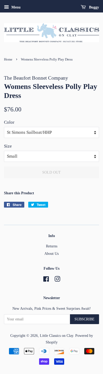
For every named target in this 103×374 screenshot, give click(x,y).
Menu (15, 7)
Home (8, 59)
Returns (51, 246)
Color (9, 122)
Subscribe (84, 319)
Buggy (93, 7)
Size (8, 146)
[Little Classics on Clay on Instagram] (57, 280)
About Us (51, 253)
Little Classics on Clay (56, 335)
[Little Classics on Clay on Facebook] (46, 280)
